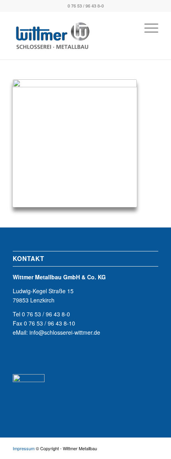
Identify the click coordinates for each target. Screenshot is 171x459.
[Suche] (128, 27)
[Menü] (147, 27)
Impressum (24, 448)
